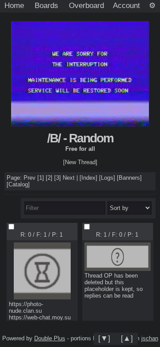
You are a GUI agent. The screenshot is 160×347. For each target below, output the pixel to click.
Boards (46, 5)
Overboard (86, 5)
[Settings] (152, 6)
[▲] (127, 338)
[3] (57, 177)
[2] (49, 177)
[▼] (104, 338)
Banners (129, 177)
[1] (40, 177)
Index (88, 177)
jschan (149, 338)
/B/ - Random (80, 138)
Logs (107, 177)
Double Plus (49, 338)
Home (14, 5)
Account (126, 5)
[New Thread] (80, 162)
